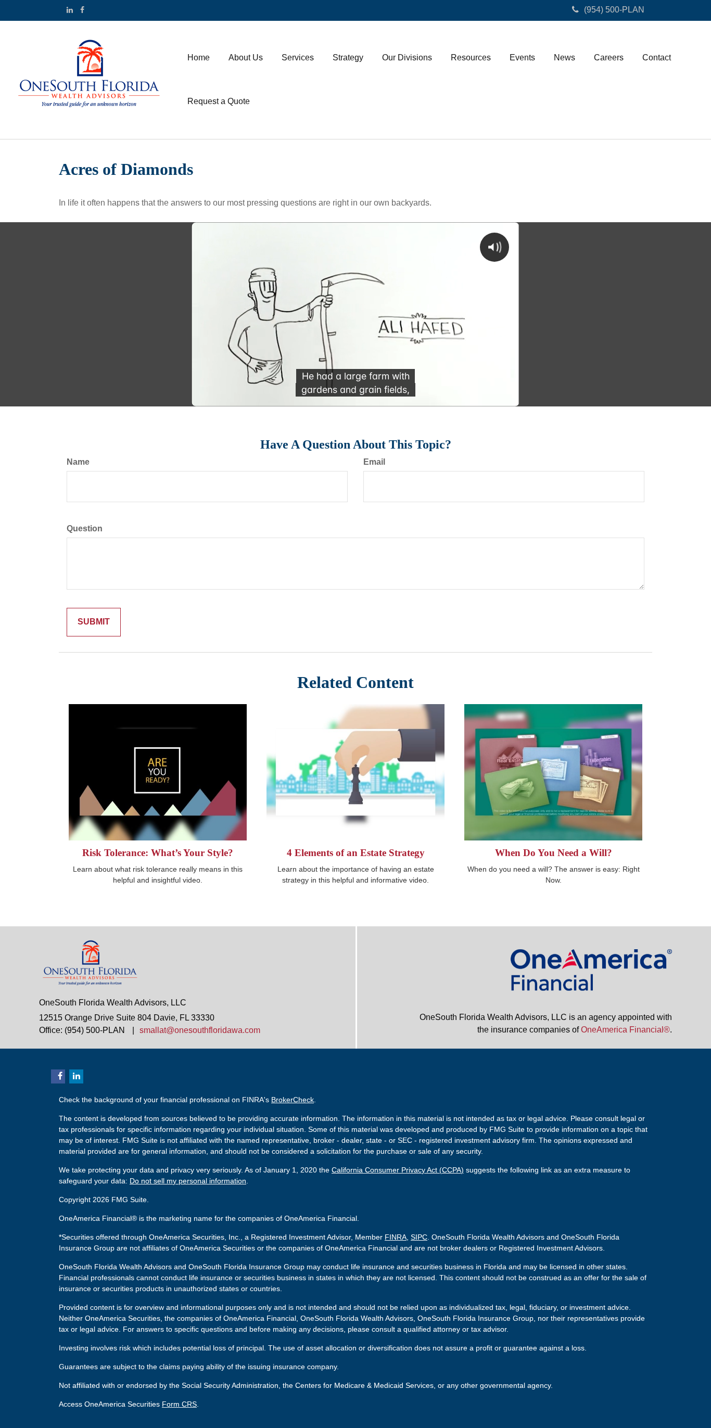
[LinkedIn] (70, 10)
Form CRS (179, 1404)
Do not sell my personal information (188, 1181)
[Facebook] (82, 10)
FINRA (396, 1237)
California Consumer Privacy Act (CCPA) (398, 1170)
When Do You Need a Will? (553, 852)
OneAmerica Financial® (625, 1029)
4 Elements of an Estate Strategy (356, 852)
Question (85, 528)
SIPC (419, 1237)
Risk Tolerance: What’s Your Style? (157, 852)
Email (374, 461)
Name (78, 461)
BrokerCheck (292, 1099)
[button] (245, 58)
